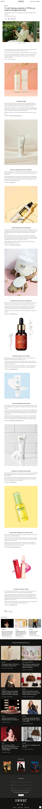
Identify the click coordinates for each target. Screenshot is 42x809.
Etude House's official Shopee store (16, 420)
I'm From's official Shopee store (15, 115)
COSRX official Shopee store (15, 244)
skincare (11, 611)
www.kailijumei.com (13, 604)
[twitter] (12, 19)
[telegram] (15, 19)
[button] (40, 767)
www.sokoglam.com (13, 313)
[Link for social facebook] (19, 804)
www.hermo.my (12, 182)
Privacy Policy (26, 792)
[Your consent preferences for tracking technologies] (40, 807)
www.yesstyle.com (13, 482)
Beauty (6, 5)
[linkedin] (10, 19)
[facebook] (7, 19)
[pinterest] (8, 19)
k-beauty (6, 611)
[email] (5, 19)
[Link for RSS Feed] (24, 804)
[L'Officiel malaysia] (21, 1)
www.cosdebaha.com (13, 369)
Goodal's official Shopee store (15, 547)
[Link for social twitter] (17, 804)
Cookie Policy (26, 807)
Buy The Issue (32, 1)
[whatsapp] (13, 19)
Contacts (14, 807)
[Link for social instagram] (22, 804)
